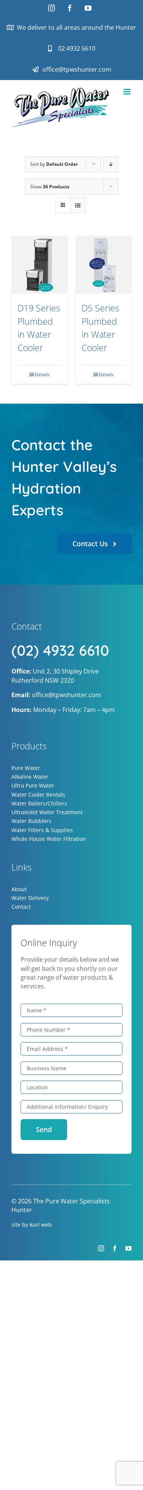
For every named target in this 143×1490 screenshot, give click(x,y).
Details (42, 374)
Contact (21, 906)
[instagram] (101, 1248)
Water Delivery (30, 897)
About (19, 889)
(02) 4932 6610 (60, 650)
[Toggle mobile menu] (128, 92)
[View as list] (78, 205)
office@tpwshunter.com (66, 695)
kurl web (41, 1224)
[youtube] (128, 1248)
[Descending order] (110, 164)
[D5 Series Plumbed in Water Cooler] (104, 265)
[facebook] (115, 1248)
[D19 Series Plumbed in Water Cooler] (39, 265)
